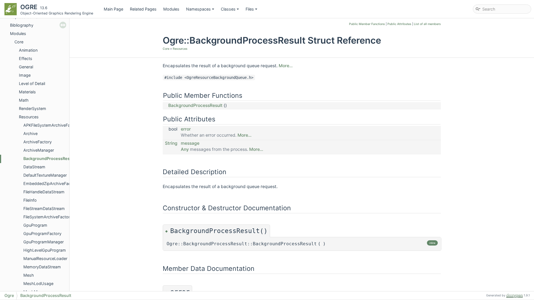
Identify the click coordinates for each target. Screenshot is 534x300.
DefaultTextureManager (45, 175)
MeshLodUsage (38, 283)
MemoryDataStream (42, 266)
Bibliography (21, 25)
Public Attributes (399, 24)
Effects (25, 58)
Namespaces (198, 9)
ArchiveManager (38, 150)
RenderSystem (32, 108)
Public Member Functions (367, 24)
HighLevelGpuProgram (44, 250)
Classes (228, 9)
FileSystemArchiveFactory (47, 216)
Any (185, 149)
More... (286, 65)
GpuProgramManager (43, 241)
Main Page (113, 9)
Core (18, 41)
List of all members (427, 24)
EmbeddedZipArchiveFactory (50, 183)
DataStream (34, 166)
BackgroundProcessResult (49, 158)
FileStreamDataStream (44, 208)
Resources (29, 116)
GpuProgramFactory (42, 233)
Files (250, 9)
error (186, 129)
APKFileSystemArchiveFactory (51, 125)
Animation (28, 50)
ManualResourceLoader (45, 258)
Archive (30, 133)
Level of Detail (32, 83)
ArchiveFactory (37, 141)
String (171, 143)
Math (24, 100)
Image (25, 75)
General (26, 66)
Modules (171, 9)
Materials (27, 91)
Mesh (28, 275)
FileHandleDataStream (44, 191)
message (190, 143)
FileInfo (30, 200)
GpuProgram (35, 225)
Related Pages (143, 9)
